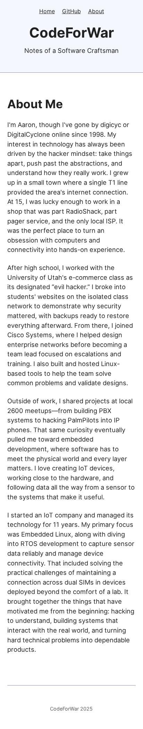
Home (47, 11)
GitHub (71, 11)
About (96, 11)
